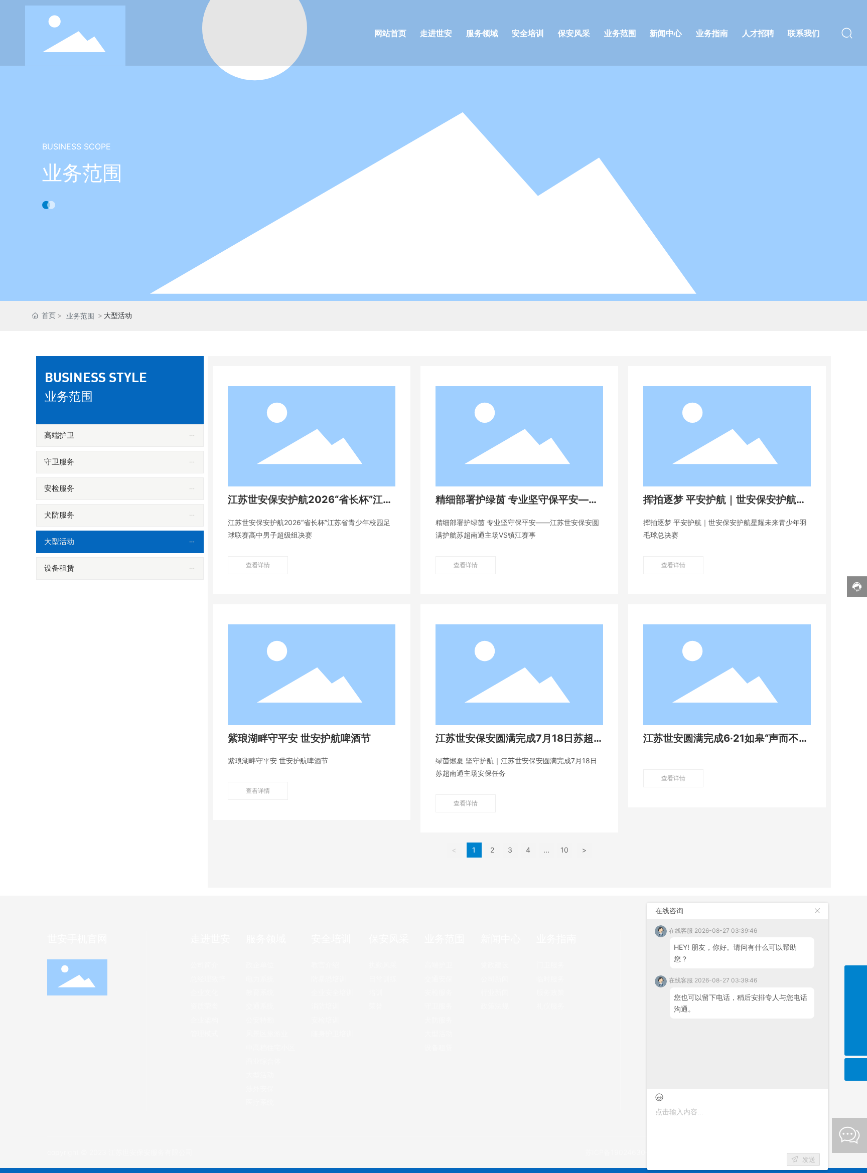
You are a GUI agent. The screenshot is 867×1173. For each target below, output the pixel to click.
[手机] (855, 976)
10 (564, 850)
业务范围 (82, 172)
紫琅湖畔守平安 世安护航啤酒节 (299, 738)
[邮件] (855, 1022)
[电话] (855, 999)
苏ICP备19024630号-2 (622, 1152)
